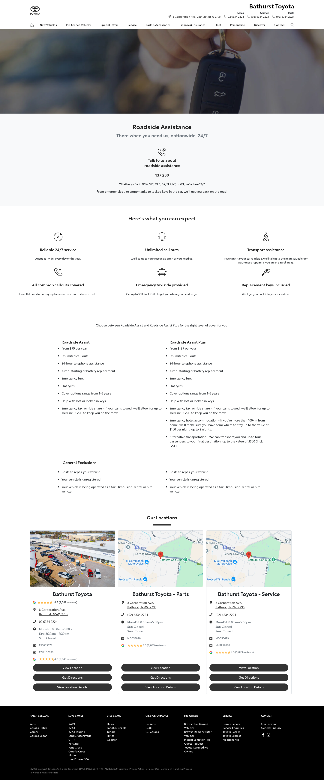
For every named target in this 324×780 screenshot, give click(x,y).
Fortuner (73, 743)
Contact (279, 25)
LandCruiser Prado (80, 735)
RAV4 (71, 724)
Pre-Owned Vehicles (79, 25)
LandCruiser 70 (116, 728)
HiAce (110, 735)
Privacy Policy (136, 768)
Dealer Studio (50, 772)
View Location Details (72, 687)
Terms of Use (152, 768)
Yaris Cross (75, 747)
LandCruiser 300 (78, 759)
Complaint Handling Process (176, 768)
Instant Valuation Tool (197, 739)
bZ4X (71, 728)
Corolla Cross (76, 751)
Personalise (237, 25)
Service (132, 25)
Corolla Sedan (38, 735)
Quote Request (193, 743)
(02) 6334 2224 (260, 16)
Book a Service (232, 724)
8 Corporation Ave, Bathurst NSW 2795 (197, 16)
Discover (259, 25)
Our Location (269, 724)
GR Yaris (151, 724)
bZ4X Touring (76, 732)
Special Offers (109, 25)
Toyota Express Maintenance (232, 737)
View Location (72, 667)
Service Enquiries (233, 728)
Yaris (33, 724)
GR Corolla (152, 732)
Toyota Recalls (231, 732)
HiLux (110, 724)
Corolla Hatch (38, 728)
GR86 (149, 728)
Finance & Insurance (193, 25)
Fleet (218, 25)
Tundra (111, 732)
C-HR (71, 739)
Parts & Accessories (158, 25)
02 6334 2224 (236, 16)
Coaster (112, 739)
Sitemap (123, 768)
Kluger (72, 755)
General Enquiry (271, 728)
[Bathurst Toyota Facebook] (264, 735)
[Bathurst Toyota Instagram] (269, 735)
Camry (34, 732)
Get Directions (72, 677)
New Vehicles (48, 25)
